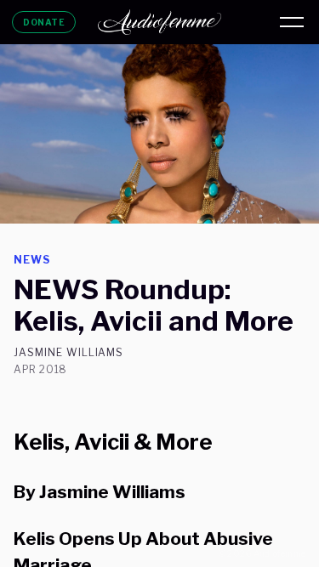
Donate (44, 22)
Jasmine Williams (68, 353)
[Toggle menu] (291, 22)
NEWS (32, 259)
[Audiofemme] (160, 22)
